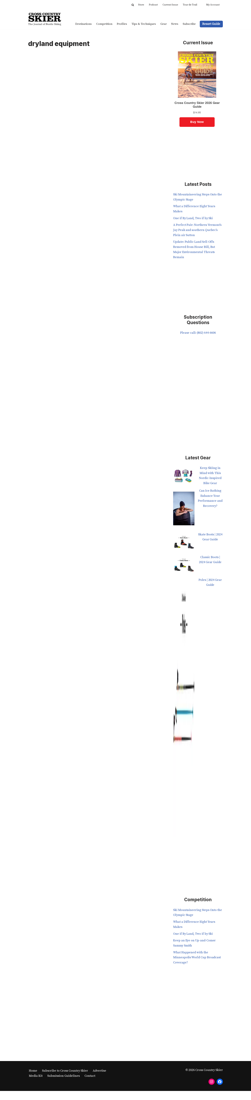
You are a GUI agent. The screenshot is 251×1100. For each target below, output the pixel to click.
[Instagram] (211, 1082)
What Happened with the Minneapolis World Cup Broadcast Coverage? (197, 957)
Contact (90, 1076)
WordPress (61, 1095)
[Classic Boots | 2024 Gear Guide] (183, 566)
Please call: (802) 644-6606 (198, 333)
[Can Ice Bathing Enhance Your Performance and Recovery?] (183, 510)
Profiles (122, 24)
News (174, 24)
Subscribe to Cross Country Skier (65, 1071)
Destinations (83, 24)
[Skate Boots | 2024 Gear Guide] (183, 543)
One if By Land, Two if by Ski (193, 218)
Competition (104, 24)
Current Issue (170, 4)
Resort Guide (211, 24)
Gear (163, 24)
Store (141, 4)
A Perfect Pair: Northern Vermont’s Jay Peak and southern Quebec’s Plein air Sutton (197, 230)
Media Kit (36, 1076)
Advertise (99, 1071)
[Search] (132, 5)
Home (33, 1071)
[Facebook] (220, 1082)
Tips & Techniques (143, 24)
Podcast (153, 4)
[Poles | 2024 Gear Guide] (183, 710)
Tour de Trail (190, 4)
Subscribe (189, 24)
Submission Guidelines (63, 1076)
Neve (31, 1095)
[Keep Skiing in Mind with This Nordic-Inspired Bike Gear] (183, 477)
